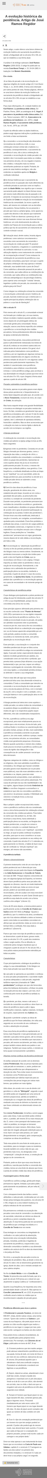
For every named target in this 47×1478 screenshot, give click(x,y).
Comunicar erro (11, 1463)
